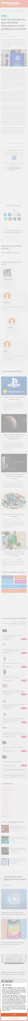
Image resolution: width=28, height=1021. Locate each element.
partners (10, 987)
